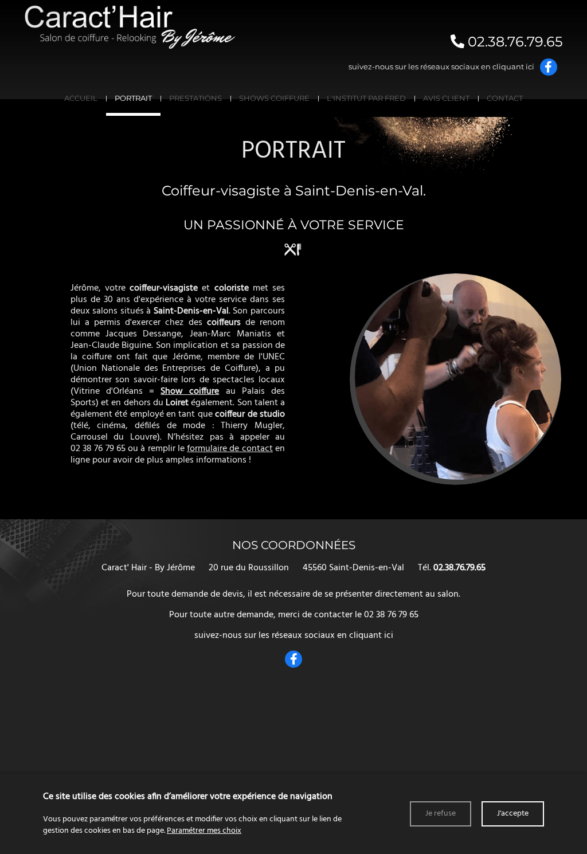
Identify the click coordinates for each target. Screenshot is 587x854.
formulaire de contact (230, 448)
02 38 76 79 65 (98, 448)
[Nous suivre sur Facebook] (548, 67)
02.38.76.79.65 (513, 41)
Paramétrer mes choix (204, 830)
